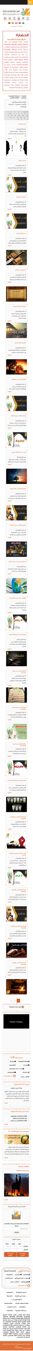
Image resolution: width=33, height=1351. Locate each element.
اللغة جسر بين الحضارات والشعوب (19, 708)
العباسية (7, 44)
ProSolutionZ (20, 1347)
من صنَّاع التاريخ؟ (21, 233)
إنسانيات (23, 98)
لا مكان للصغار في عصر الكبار (17, 561)
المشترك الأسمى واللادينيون (18, 488)
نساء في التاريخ (20, 1296)
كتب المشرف (11, 1307)
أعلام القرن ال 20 (16, 1299)
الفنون (6, 62)
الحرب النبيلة (22, 160)
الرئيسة (24, 96)
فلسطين (9, 1292)
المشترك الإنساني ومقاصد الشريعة (18, 927)
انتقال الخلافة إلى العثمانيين (19, 1116)
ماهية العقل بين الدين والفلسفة (19, 744)
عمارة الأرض (18, 59)
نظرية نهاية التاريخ (20, 342)
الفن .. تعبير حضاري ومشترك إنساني (17, 854)
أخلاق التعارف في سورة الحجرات (19, 671)
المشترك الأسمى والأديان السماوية (19, 963)
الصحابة (9, 1296)
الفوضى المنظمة (21, 197)
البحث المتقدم (15, 26)
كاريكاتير (22, 1307)
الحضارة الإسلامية (10, 49)
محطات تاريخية (20, 1310)
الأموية (14, 44)
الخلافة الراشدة (22, 44)
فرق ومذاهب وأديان (21, 1303)
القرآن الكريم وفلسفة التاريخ (17, 634)
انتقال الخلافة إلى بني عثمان (18, 1120)
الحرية (6, 67)
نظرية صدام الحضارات (19, 306)
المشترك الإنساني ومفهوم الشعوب (18, 817)
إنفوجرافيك (8, 1303)
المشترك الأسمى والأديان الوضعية (19, 890)
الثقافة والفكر (14, 98)
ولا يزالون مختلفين (20, 270)
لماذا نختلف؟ (22, 124)
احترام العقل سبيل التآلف (18, 415)
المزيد (9, 138)
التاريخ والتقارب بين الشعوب (18, 525)
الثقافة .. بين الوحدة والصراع (18, 598)
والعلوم (25, 64)
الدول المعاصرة (21, 1292)
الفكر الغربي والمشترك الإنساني (17, 780)
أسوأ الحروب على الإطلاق (19, 379)
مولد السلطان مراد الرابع (20, 1118)
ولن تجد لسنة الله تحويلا (19, 452)
